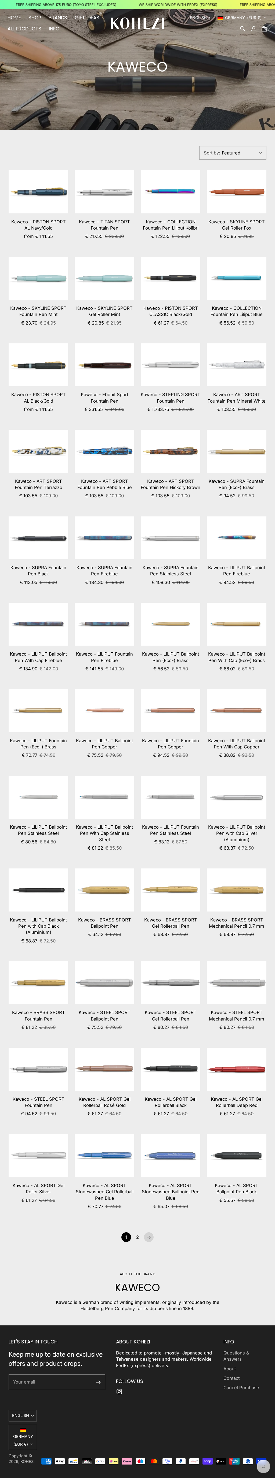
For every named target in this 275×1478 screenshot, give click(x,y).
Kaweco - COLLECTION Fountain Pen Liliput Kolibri (170, 225)
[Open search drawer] (242, 28)
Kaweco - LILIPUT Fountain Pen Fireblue (104, 657)
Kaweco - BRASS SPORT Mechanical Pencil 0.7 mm (236, 923)
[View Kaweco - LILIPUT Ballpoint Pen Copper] (104, 710)
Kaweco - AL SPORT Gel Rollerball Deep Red (237, 1102)
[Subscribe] (98, 1382)
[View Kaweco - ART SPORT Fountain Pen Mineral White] (236, 364)
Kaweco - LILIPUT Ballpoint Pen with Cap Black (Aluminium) (38, 926)
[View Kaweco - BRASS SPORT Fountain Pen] (38, 982)
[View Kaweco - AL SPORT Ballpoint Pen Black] (236, 1155)
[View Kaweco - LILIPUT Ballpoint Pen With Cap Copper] (236, 710)
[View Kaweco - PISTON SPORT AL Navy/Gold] (38, 191)
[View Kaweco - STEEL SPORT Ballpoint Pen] (104, 982)
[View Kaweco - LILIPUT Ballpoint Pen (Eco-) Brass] (170, 624)
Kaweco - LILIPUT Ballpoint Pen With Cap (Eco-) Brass (236, 657)
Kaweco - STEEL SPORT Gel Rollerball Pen (171, 1015)
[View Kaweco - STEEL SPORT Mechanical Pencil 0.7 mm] (236, 982)
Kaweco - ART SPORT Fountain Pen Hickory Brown (170, 484)
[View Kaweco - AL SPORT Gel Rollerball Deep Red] (236, 1069)
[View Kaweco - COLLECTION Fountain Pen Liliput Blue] (236, 278)
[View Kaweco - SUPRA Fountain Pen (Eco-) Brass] (236, 451)
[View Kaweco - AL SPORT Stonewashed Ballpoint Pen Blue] (170, 1155)
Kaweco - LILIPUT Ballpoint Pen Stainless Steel (38, 830)
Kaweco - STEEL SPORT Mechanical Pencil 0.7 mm (236, 1015)
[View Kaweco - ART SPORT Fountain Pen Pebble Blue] (104, 451)
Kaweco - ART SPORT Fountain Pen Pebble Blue (104, 484)
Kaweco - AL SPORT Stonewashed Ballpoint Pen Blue (171, 1192)
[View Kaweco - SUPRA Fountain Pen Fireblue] (104, 537)
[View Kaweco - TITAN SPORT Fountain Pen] (104, 191)
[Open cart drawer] (264, 28)
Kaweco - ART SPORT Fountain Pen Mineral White (237, 397)
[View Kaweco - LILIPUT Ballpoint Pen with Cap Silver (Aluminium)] (236, 797)
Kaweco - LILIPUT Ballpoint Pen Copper (104, 743)
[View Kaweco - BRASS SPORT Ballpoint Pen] (104, 889)
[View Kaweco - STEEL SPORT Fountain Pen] (38, 1069)
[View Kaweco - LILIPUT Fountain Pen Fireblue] (104, 624)
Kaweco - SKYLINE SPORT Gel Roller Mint (104, 311)
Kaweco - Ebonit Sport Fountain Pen (104, 397)
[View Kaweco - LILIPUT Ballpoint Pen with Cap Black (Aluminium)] (38, 889)
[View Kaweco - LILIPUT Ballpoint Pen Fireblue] (236, 537)
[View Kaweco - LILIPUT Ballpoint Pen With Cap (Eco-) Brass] (236, 624)
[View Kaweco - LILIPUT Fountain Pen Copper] (170, 710)
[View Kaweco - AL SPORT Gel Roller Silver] (38, 1155)
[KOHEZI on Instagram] (119, 1391)
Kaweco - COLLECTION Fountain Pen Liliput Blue (237, 311)
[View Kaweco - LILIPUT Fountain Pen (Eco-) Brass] (38, 710)
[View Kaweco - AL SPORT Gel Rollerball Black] (170, 1069)
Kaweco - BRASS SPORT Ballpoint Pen (104, 923)
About (229, 1368)
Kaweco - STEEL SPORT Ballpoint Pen (105, 1015)
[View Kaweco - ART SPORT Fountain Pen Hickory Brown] (170, 451)
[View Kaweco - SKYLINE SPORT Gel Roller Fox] (236, 191)
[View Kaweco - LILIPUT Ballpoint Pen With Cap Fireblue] (38, 624)
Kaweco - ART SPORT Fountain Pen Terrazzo (38, 484)
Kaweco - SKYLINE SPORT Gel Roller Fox (236, 225)
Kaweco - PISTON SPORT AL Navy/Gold (38, 225)
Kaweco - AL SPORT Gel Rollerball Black (171, 1102)
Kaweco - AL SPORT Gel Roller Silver (38, 1188)
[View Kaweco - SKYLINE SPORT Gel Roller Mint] (104, 278)
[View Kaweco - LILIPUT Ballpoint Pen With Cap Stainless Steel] (104, 797)
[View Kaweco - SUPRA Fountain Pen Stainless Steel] (170, 537)
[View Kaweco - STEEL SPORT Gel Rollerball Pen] (170, 982)
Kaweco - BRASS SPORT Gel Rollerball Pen (170, 923)
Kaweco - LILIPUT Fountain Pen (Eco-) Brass (38, 743)
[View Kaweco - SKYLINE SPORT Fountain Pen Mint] (38, 278)
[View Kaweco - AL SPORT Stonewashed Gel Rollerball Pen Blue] (104, 1155)
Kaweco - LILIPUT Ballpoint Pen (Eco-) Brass (170, 657)
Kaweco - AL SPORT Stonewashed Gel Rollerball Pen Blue (104, 1192)
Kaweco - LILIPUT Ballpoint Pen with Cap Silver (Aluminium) (236, 833)
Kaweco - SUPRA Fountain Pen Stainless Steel (170, 570)
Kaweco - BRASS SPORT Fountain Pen (38, 1015)
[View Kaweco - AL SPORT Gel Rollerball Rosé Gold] (104, 1069)
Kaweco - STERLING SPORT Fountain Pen (170, 397)
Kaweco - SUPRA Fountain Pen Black (38, 570)
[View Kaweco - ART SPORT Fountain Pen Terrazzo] (38, 451)
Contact (231, 1378)
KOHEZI (27, 1461)
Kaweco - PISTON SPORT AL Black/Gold (38, 397)
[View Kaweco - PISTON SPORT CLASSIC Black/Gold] (170, 278)
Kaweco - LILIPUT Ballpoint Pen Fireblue (236, 570)
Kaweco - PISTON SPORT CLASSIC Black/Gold (170, 311)
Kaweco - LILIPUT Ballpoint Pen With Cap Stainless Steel (104, 833)
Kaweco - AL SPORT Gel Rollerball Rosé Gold (105, 1102)
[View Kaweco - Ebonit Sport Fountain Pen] (104, 364)
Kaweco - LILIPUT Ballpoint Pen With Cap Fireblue (38, 657)
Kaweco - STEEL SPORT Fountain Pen (38, 1102)
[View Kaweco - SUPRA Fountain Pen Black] (38, 537)
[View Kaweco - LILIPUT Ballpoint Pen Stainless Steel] (38, 797)
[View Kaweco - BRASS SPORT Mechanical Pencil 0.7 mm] (236, 889)
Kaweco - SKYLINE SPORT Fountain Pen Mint (38, 311)
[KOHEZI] (137, 23)
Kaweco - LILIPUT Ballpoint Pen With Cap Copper (236, 743)
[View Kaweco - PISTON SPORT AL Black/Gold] (38, 364)
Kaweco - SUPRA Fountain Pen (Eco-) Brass (237, 484)
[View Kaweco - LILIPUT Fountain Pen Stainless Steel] (170, 797)
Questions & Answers (236, 1356)
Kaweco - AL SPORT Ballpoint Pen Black (236, 1188)
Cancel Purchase (241, 1387)
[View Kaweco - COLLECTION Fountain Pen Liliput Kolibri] (170, 191)
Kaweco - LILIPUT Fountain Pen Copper (170, 743)
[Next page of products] (149, 1237)
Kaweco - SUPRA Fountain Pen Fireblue (104, 570)
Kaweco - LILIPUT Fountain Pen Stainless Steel (170, 830)
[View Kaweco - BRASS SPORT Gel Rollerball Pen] (170, 889)
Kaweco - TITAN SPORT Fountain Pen (104, 225)
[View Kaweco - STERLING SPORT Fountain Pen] (170, 364)
